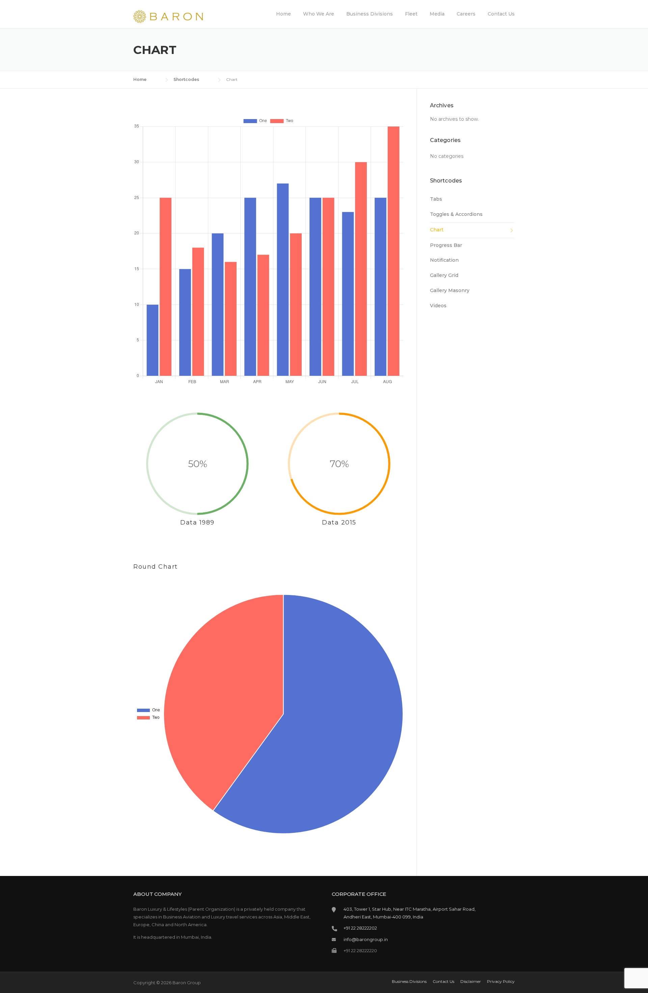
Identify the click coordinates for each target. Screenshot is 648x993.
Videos (438, 306)
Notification (444, 260)
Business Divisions (369, 14)
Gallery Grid (444, 275)
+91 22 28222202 (360, 928)
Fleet (411, 14)
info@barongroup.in (366, 939)
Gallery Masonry (449, 290)
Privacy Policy (501, 982)
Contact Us (501, 14)
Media (437, 14)
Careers (466, 14)
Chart (436, 230)
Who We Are (318, 14)
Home (283, 14)
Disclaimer (470, 982)
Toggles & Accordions (456, 214)
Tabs (436, 199)
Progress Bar (446, 245)
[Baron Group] (168, 16)
